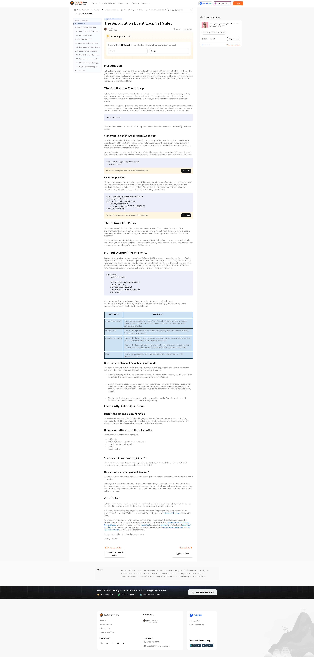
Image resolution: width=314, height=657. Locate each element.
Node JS (203, 570)
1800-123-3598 (153, 642)
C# (193, 573)
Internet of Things (199, 576)
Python (130, 570)
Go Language (183, 573)
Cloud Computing (190, 570)
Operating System (167, 573)
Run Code (186, 171)
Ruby (199, 573)
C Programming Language (146, 570)
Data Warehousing (182, 576)
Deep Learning (142, 573)
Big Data (154, 573)
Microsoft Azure (146, 576)
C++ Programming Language (170, 570)
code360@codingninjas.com (158, 646)
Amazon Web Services (129, 576)
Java (122, 570)
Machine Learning (127, 573)
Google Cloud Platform (164, 576)
